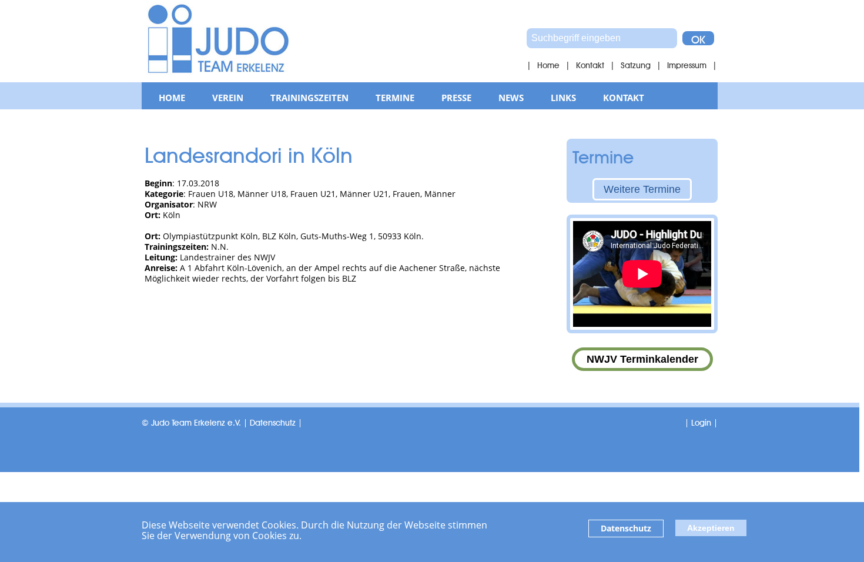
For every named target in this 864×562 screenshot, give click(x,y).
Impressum (686, 64)
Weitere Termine (642, 189)
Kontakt (590, 64)
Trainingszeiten (309, 97)
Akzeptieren (711, 528)
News (511, 97)
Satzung (636, 64)
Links (563, 97)
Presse (456, 97)
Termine (395, 97)
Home (548, 64)
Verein (227, 97)
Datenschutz (626, 528)
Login (701, 421)
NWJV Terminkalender (642, 359)
